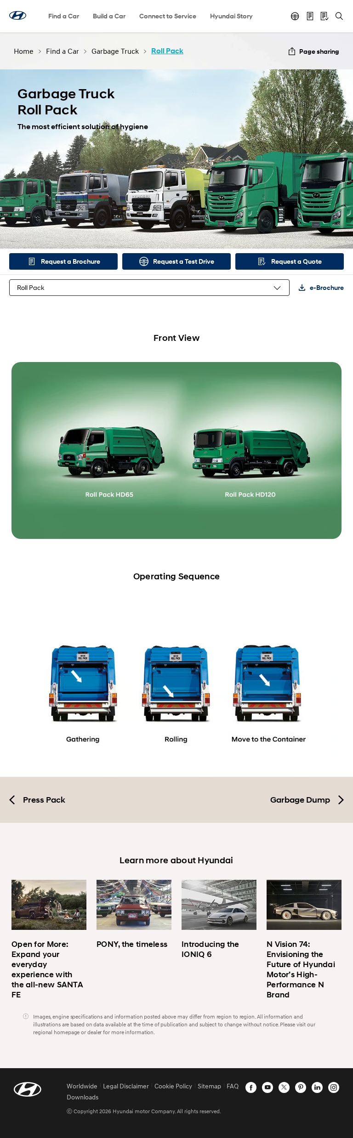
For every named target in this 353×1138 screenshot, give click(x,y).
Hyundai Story (231, 16)
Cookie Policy (173, 1086)
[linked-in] (317, 1087)
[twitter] (284, 1087)
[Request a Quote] (324, 16)
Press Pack (44, 800)
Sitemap (209, 1086)
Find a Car (63, 16)
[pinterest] (300, 1087)
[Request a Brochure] (309, 16)
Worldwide (82, 1086)
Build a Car (109, 16)
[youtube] (267, 1087)
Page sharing (319, 51)
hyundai (17, 15)
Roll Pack (30, 287)
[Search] (339, 16)
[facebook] (250, 1087)
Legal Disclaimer (126, 1086)
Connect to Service (167, 16)
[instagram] (333, 1087)
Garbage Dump (300, 800)
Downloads (82, 1097)
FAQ (233, 1086)
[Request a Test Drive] (295, 16)
